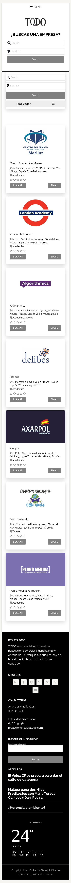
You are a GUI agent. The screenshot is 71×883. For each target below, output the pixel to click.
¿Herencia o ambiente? (26, 808)
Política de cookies (42, 874)
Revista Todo (36, 22)
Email (54, 185)
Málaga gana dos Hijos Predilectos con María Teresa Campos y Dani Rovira (31, 794)
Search (35, 59)
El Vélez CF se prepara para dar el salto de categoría (35, 778)
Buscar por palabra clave (17, 744)
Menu (38, 7)
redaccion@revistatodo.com (25, 727)
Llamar (18, 185)
